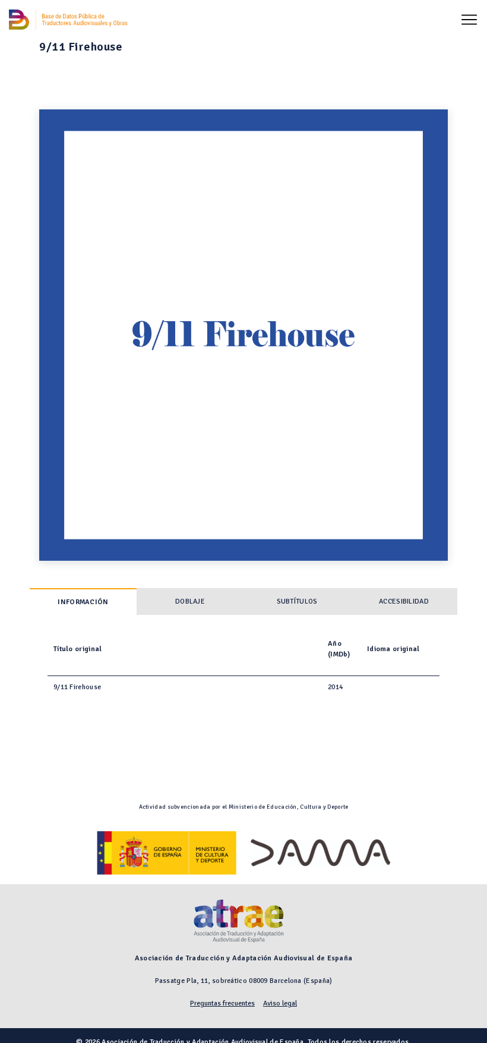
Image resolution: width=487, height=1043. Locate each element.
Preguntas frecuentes (222, 1003)
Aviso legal (280, 1003)
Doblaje (190, 601)
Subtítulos (297, 601)
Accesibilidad (404, 601)
